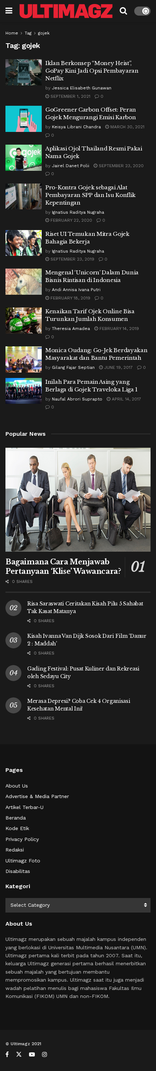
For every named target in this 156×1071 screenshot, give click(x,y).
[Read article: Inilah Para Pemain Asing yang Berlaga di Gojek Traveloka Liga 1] (23, 391)
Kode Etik (17, 828)
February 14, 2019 (118, 328)
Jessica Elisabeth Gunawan (81, 87)
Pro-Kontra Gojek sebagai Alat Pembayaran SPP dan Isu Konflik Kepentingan (90, 195)
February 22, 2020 (70, 220)
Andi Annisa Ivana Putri (76, 289)
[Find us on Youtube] (32, 1054)
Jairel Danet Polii (70, 165)
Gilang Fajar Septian (73, 367)
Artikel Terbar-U (24, 807)
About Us (16, 786)
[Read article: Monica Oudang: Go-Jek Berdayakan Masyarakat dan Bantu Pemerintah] (23, 359)
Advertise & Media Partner (37, 796)
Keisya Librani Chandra (76, 126)
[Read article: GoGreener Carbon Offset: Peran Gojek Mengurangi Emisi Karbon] (23, 119)
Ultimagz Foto (22, 860)
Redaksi (14, 850)
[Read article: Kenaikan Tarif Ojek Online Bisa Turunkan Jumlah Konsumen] (23, 320)
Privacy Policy (22, 839)
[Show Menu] (8, 11)
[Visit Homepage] (66, 11)
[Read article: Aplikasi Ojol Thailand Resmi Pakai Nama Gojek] (23, 158)
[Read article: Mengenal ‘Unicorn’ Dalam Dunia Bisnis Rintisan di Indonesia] (23, 282)
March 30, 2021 (126, 126)
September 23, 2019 (71, 259)
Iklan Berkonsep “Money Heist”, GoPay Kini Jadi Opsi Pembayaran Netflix (92, 71)
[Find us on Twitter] (19, 1054)
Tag (28, 33)
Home (11, 33)
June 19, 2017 (118, 367)
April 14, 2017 (125, 399)
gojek (44, 33)
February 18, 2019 (69, 298)
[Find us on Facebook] (7, 1054)
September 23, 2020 (120, 165)
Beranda (15, 818)
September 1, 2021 (69, 96)
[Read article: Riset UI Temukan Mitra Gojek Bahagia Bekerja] (23, 243)
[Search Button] (123, 11)
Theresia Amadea (71, 328)
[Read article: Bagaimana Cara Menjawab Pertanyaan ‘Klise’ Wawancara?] (78, 500)
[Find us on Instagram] (44, 1054)
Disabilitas (17, 871)
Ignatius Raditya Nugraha (78, 212)
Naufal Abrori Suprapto (77, 399)
